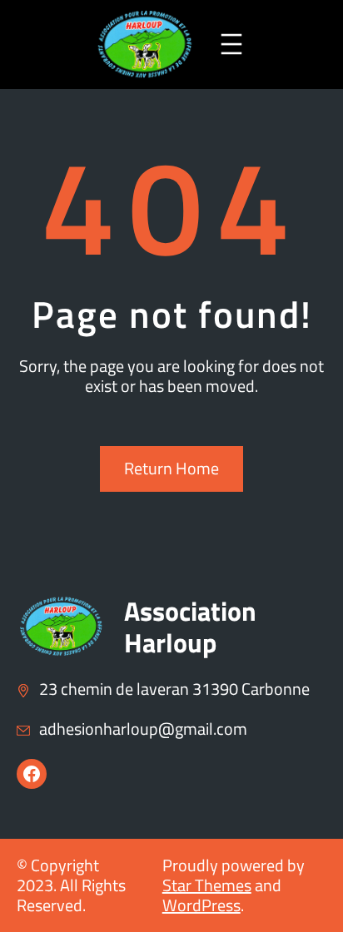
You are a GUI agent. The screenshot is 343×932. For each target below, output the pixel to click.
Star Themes (206, 885)
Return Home (171, 468)
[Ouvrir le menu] (231, 44)
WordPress (201, 905)
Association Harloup (190, 626)
